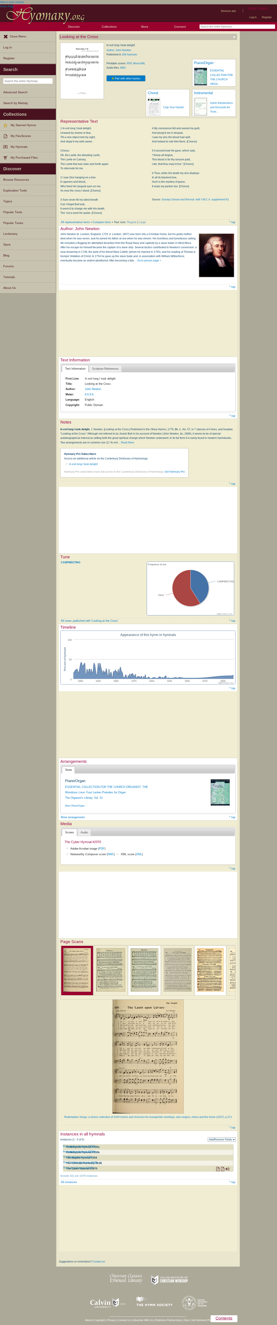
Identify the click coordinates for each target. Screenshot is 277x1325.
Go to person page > (149, 260)
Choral (153, 93)
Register (267, 17)
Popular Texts (12, 212)
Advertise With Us (142, 1320)
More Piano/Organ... (75, 805)
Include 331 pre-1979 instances (79, 1175)
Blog (6, 255)
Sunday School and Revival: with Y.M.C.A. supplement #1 (195, 199)
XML (139, 854)
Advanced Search (15, 92)
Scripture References (105, 368)
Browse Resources (16, 179)
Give (186, 1320)
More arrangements (73, 817)
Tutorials (9, 277)
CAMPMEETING (70, 562)
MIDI (123, 67)
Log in (253, 17)
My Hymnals (19, 146)
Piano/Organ (204, 63)
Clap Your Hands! (173, 107)
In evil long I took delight (83, 464)
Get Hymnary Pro (175, 471)
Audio (84, 832)
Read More (127, 442)
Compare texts (102, 222)
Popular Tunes (13, 223)
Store (144, 26)
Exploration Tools (15, 190)
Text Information (75, 368)
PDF (129, 63)
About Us (9, 288)
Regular (132, 222)
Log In (7, 47)
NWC (111, 854)
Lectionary (10, 233)
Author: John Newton (118, 50)
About (88, 1320)
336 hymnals (129, 54)
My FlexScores (21, 136)
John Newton (93, 389)
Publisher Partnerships (168, 1320)
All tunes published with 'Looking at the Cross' (89, 620)
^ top (232, 222)
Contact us (98, 1261)
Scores (69, 832)
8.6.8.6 (89, 394)
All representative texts (75, 222)
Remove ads (228, 11)
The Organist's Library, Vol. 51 (84, 797)
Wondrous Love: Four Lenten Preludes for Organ (95, 792)
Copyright (99, 1320)
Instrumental (203, 93)
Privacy (111, 1320)
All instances (69, 1182)
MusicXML (139, 63)
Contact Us (124, 1320)
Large (142, 222)
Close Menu (18, 36)
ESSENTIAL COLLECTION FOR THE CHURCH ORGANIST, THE (106, 787)
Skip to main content (12, 2)
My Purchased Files (24, 157)
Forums (8, 266)
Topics (7, 201)
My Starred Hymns (23, 125)
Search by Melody (15, 103)
